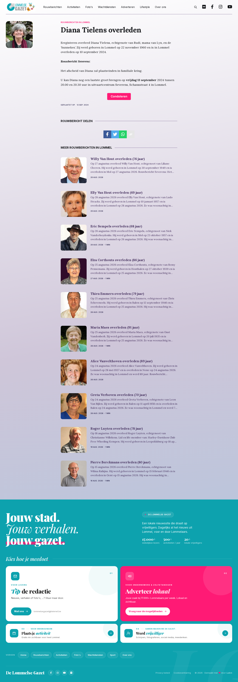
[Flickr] (71, 673)
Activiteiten (73, 7)
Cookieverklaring (182, 672)
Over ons (160, 7)
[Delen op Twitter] (115, 134)
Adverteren (128, 7)
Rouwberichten (52, 7)
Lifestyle (145, 7)
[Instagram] (57, 673)
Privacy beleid (163, 672)
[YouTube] (64, 673)
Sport (112, 655)
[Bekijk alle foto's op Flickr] (204, 7)
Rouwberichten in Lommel (75, 22)
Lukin (229, 672)
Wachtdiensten (107, 7)
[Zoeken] (195, 7)
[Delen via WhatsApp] (123, 134)
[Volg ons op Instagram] (220, 7)
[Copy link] (131, 134)
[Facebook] (51, 673)
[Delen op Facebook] (107, 134)
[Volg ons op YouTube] (229, 7)
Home (23, 655)
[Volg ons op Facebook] (212, 7)
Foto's (89, 7)
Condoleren (119, 96)
